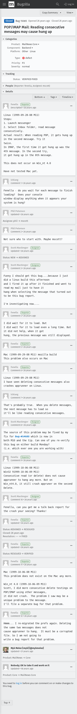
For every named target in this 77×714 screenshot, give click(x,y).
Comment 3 (16, 268)
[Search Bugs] (58, 4)
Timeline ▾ (67, 97)
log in (19, 683)
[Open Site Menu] (4, 4)
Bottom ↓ (40, 97)
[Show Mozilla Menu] (11, 4)
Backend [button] (27, 47)
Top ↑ (7, 702)
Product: (15, 44)
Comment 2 (16, 231)
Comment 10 (17, 499)
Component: (13, 47)
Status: (16, 79)
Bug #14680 (22, 436)
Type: (17, 58)
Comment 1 (16, 183)
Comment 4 (16, 316)
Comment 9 (16, 460)
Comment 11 (16, 564)
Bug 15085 (21, 20)
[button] (69, 4)
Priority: (16, 63)
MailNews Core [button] (30, 44)
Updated (15, 214)
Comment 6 (16, 370)
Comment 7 (16, 397)
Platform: (15, 51)
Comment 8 (16, 425)
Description (16, 107)
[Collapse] (71, 106)
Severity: (15, 66)
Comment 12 (17, 616)
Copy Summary (50, 12)
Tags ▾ (53, 97)
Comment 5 (16, 347)
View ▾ (70, 12)
